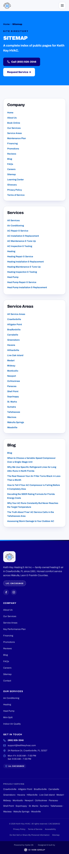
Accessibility (50, 829)
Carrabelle (12, 335)
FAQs (10, 164)
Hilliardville (13, 350)
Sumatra (11, 407)
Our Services (14, 128)
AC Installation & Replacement (23, 236)
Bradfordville (14, 329)
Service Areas (14, 133)
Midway (11, 365)
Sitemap (11, 174)
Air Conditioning (15, 225)
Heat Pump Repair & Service (21, 282)
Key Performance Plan (14, 629)
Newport (11, 376)
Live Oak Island (15, 355)
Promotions (13, 148)
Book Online (13, 123)
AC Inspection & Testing (19, 246)
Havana (11, 345)
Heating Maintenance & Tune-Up (24, 267)
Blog (9, 159)
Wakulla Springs (15, 422)
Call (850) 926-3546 (23, 61)
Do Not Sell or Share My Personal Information (30, 835)
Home (6, 24)
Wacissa (11, 417)
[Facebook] (6, 592)
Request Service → (19, 72)
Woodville (12, 427)
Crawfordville (14, 319)
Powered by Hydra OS (23, 845)
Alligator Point (14, 324)
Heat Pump (12, 277)
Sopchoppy (13, 396)
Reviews (11, 154)
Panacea (11, 386)
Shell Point (12, 391)
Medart (10, 360)
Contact (7, 680)
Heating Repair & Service (20, 256)
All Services (13, 220)
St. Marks (12, 402)
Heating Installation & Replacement (25, 261)
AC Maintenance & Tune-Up (21, 241)
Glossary (12, 185)
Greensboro (13, 340)
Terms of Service (16, 195)
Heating (11, 251)
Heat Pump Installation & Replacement (27, 287)
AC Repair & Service (17, 231)
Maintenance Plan (16, 138)
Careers (11, 169)
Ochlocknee (13, 381)
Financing (12, 143)
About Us (12, 118)
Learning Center (15, 179)
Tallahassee (13, 412)
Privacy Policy (14, 190)
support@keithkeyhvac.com (22, 745)
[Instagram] (14, 592)
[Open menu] (62, 5)
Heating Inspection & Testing (22, 272)
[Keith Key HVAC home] (7, 5)
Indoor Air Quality (12, 724)
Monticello (12, 371)
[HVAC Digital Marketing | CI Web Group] (34, 849)
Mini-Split (8, 717)
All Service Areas (16, 314)
